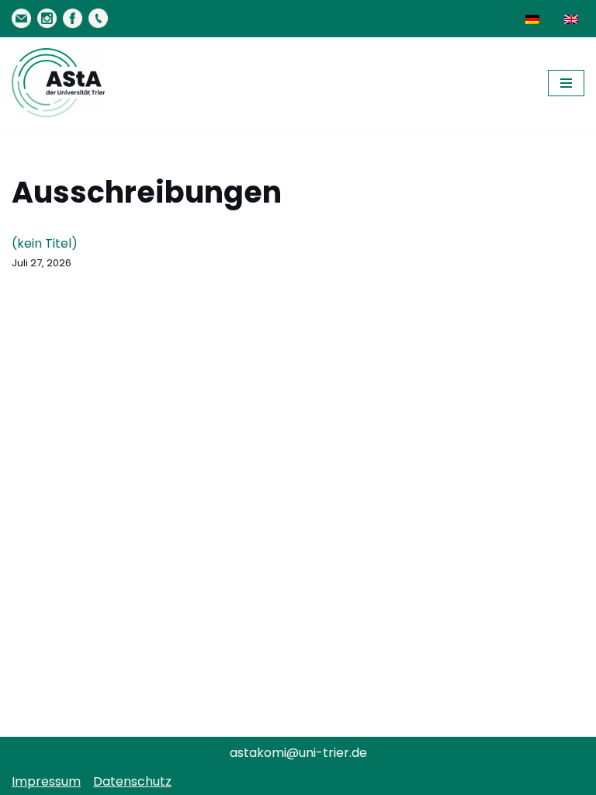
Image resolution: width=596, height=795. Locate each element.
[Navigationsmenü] (566, 83)
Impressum (46, 781)
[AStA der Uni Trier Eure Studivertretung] (58, 82)
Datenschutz (132, 781)
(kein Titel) (45, 243)
